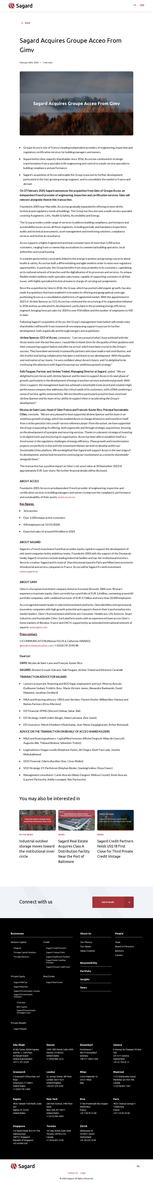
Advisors (119, 950)
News (83, 987)
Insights (84, 979)
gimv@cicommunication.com (36, 645)
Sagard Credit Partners (56, 948)
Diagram (17, 948)
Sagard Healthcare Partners (58, 957)
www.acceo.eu (66, 497)
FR (134, 5)
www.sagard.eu (29, 571)
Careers (119, 955)
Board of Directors (124, 946)
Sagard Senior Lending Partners (55, 961)
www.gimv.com (38, 627)
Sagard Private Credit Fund (58, 967)
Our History (86, 942)
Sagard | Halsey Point (55, 952)
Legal (82, 1173)
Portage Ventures (21, 957)
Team (117, 942)
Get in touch (108, 902)
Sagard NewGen (21, 987)
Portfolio (85, 971)
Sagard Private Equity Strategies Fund (26, 1011)
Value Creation (87, 950)
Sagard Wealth (20, 1029)
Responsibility (88, 963)
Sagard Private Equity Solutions (23, 995)
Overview (21, 1002)
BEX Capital (22, 1007)
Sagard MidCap (20, 982)
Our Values (85, 946)
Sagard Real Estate (54, 982)
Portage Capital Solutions (25, 952)
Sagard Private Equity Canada (27, 991)
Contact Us (73, 1173)
